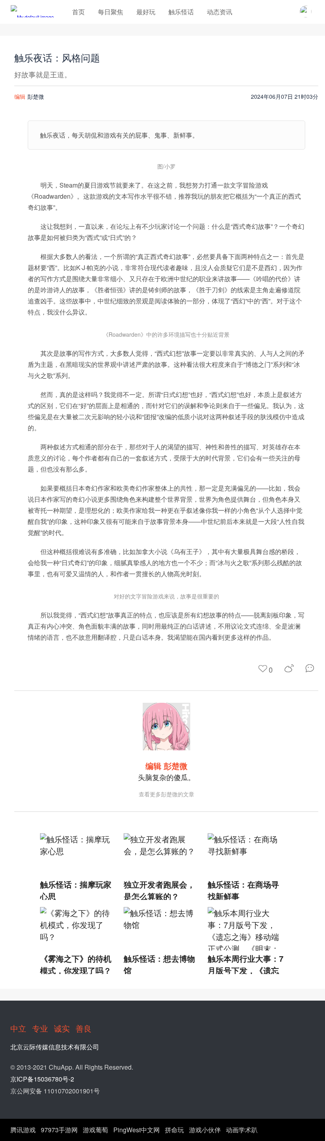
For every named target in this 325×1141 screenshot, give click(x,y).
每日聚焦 (110, 11)
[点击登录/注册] (306, 11)
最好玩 (145, 11)
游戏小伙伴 (205, 1129)
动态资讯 (219, 11)
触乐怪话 (181, 11)
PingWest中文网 (136, 1129)
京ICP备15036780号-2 (42, 1078)
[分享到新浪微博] (289, 668)
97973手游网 (59, 1129)
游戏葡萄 (95, 1129)
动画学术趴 (242, 1129)
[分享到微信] (312, 668)
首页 (78, 11)
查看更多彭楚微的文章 (166, 794)
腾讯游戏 (23, 1129)
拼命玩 (174, 1129)
